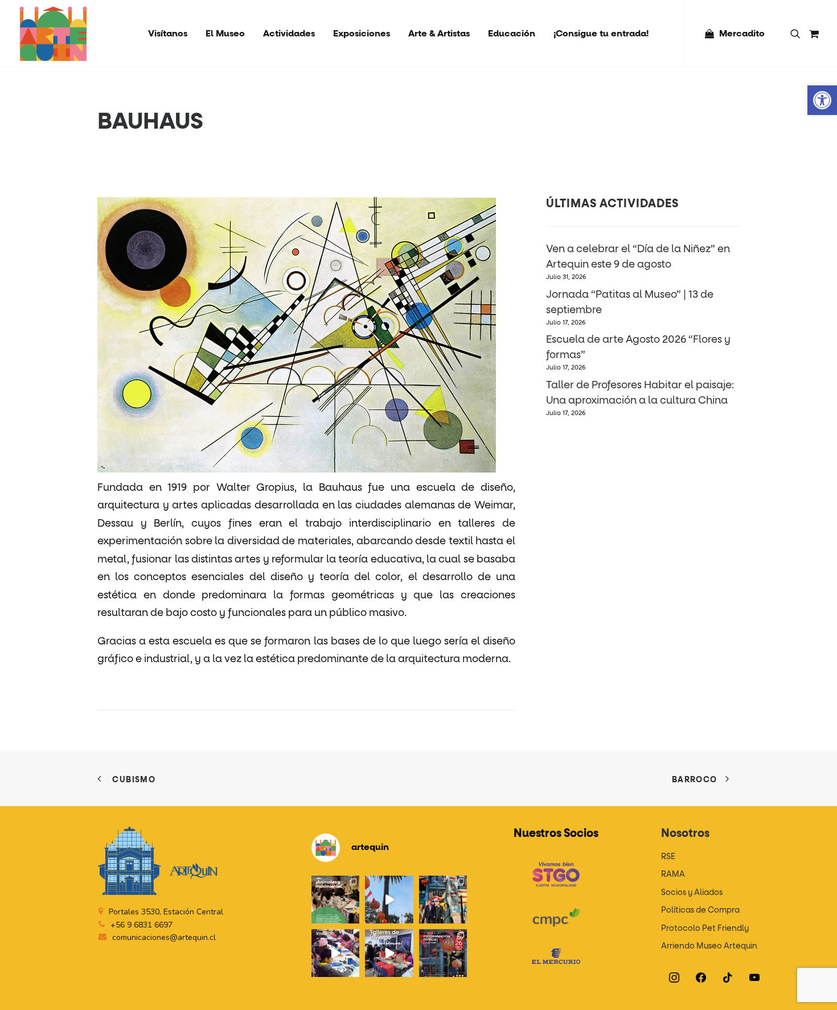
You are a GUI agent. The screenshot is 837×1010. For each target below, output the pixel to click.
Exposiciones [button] (361, 33)
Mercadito (742, 33)
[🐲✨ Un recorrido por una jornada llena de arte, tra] (389, 899)
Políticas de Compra (700, 910)
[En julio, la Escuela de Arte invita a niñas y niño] (335, 899)
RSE (668, 857)
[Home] (158, 861)
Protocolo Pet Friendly (705, 929)
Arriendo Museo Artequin (709, 946)
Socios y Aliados (692, 893)
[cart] (812, 33)
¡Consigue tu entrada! (601, 33)
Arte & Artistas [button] (439, 33)
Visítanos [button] (167, 33)
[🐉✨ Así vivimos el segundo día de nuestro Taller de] (389, 953)
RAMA (673, 874)
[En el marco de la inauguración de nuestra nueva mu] (443, 953)
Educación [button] (511, 33)
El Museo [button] (225, 33)
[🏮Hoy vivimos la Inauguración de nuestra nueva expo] (443, 899)
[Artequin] (53, 33)
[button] (822, 100)
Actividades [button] (289, 33)
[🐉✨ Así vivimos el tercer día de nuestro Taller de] (335, 953)
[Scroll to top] (813, 987)
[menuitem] (167, 33)
